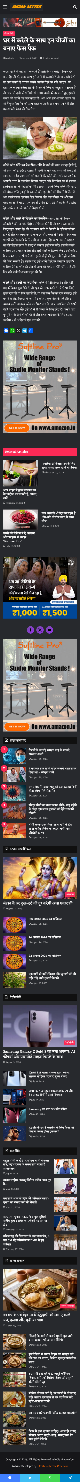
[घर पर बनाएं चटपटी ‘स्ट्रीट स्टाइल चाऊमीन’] (14, 1419)
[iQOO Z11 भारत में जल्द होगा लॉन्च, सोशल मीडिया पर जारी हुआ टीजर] (14, 1078)
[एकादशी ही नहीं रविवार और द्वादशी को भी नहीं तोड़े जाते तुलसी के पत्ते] (14, 980)
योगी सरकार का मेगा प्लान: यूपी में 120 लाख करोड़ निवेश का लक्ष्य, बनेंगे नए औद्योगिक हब (50, 828)
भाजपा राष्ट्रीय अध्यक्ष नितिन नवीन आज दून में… (27, 1182)
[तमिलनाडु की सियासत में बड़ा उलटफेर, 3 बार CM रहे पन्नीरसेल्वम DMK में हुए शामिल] (65, 1242)
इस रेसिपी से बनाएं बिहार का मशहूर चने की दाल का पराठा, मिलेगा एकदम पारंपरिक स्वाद (52, 1358)
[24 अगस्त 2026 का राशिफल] (14, 943)
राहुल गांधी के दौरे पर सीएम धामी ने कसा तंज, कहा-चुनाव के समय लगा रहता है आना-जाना (26, 1164)
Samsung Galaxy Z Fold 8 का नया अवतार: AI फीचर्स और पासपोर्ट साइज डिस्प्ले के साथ (39, 1054)
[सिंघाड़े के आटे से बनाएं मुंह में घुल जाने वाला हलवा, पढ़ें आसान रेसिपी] (14, 1342)
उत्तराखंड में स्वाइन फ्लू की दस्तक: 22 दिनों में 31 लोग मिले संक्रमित (53, 789)
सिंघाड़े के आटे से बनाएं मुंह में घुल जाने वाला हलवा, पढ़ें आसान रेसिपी (50, 1338)
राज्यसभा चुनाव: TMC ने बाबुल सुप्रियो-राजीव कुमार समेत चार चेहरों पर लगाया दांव (25, 1221)
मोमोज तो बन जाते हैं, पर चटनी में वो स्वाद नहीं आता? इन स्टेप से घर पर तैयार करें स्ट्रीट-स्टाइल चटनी (52, 1397)
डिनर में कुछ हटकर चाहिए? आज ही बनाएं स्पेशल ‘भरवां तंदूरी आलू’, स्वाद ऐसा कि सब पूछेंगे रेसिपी (52, 1435)
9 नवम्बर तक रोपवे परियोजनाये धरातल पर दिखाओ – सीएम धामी (52, 770)
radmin (10, 58)
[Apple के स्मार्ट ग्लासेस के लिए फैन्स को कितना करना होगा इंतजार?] (14, 1133)
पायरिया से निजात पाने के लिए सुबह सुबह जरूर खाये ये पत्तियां (59, 465)
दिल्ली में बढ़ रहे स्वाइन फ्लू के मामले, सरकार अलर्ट (49, 752)
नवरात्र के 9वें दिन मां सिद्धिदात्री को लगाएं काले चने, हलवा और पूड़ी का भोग (36, 1317)
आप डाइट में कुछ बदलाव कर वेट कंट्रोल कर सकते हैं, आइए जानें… (19, 494)
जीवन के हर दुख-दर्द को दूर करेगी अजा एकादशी (37, 903)
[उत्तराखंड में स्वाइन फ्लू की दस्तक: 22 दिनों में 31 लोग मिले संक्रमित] (14, 793)
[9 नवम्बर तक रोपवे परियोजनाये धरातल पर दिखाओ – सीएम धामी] (14, 774)
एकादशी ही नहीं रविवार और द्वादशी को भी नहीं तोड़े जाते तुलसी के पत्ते (52, 976)
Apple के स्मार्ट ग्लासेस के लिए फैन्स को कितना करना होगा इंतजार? (51, 1129)
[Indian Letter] (26, 7)
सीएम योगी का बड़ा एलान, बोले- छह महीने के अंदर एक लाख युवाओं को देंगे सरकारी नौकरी (53, 809)
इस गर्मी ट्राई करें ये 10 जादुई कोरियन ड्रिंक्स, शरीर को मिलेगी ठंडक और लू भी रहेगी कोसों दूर (51, 1378)
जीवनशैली (9, 33)
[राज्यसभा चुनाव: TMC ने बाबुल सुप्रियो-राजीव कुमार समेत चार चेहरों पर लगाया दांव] (65, 1223)
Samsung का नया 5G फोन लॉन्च (48, 1109)
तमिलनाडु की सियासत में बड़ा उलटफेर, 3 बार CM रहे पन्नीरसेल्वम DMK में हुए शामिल (26, 1240)
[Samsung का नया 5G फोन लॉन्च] (14, 1115)
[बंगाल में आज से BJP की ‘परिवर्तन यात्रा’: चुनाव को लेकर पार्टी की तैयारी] (65, 1204)
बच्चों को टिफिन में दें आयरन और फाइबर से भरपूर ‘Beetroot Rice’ (19, 537)
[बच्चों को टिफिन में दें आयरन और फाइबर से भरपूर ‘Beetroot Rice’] (20, 520)
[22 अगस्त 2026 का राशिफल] (14, 961)
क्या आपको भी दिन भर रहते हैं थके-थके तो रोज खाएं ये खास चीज (58, 517)
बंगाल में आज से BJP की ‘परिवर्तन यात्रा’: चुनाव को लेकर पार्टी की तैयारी (26, 1200)
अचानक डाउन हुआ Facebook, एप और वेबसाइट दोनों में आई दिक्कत (51, 1093)
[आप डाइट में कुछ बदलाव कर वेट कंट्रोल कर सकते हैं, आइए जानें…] (20, 473)
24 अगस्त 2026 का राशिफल (45, 937)
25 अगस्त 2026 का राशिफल (45, 919)
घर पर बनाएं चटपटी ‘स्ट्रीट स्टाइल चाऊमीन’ (53, 1413)
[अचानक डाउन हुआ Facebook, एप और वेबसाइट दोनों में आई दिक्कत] (14, 1097)
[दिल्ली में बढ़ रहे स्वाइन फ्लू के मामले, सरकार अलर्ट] (14, 756)
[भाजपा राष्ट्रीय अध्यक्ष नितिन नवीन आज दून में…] (65, 1186)
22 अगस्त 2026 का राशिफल (45, 955)
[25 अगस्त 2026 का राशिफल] (14, 925)
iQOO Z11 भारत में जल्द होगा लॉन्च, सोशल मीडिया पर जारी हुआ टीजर (49, 1074)
